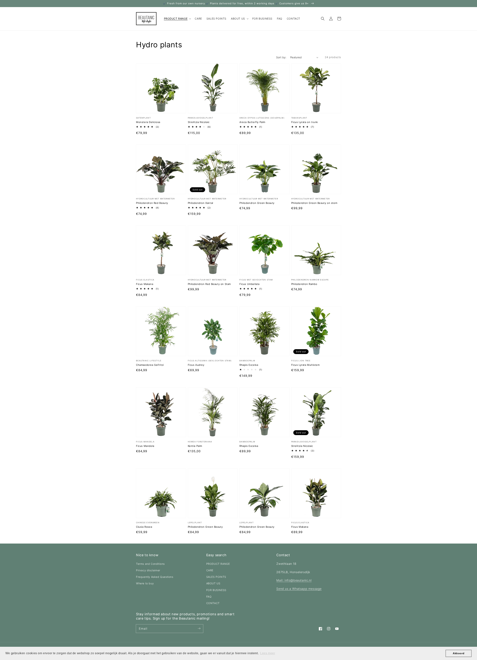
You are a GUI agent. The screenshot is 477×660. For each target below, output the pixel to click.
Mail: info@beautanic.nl (294, 580)
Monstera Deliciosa (148, 122)
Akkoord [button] (458, 653)
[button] (323, 19)
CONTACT (213, 603)
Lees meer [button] (267, 653)
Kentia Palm (195, 445)
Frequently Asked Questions (154, 576)
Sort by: (281, 57)
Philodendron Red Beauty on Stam (209, 283)
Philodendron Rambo (304, 283)
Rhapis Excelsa (248, 364)
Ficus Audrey (196, 364)
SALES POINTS (216, 576)
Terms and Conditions (150, 563)
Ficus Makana (144, 283)
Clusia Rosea (144, 526)
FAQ (209, 596)
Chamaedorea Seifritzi (150, 364)
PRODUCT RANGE (218, 563)
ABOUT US (213, 583)
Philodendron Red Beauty (152, 202)
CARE (209, 570)
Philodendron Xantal (200, 202)
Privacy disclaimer (148, 570)
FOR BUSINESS (216, 590)
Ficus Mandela (145, 445)
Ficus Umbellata (249, 283)
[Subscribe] (199, 628)
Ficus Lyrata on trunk (304, 122)
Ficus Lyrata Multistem (305, 364)
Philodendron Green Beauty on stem (314, 202)
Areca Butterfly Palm (252, 122)
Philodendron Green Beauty (256, 202)
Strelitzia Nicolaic (199, 122)
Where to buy (145, 583)
